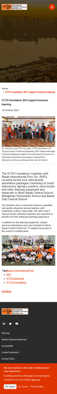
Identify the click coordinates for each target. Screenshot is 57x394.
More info (35, 380)
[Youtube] (15, 323)
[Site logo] (14, 6)
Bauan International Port (20, 270)
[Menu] (52, 7)
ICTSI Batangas (15, 278)
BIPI (8, 274)
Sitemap (6, 333)
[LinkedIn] (3, 323)
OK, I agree (10, 386)
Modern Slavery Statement (14, 339)
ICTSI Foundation (16, 282)
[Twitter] (8, 323)
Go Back (6, 291)
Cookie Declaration (10, 352)
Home (5, 88)
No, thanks (23, 386)
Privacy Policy (8, 359)
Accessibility (7, 346)
